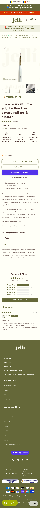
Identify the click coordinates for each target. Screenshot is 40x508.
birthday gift (8, 421)
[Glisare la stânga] (2, 89)
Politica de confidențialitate (14, 499)
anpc (6, 395)
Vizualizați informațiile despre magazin (17, 188)
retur (6, 435)
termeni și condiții (10, 386)
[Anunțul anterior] (4, 7)
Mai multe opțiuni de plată (20, 177)
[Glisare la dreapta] (37, 89)
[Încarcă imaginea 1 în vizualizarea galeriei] (9, 88)
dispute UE (8, 399)
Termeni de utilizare (30, 499)
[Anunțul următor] (36, 7)
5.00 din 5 (25, 278)
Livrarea (4, 128)
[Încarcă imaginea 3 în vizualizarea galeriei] (30, 88)
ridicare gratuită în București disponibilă (19, 374)
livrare (6, 431)
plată (6, 426)
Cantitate (5, 146)
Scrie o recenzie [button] (20, 300)
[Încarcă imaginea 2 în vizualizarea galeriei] (20, 88)
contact (7, 440)
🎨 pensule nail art (22, 35)
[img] (6, 313)
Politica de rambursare (30, 496)
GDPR (6, 390)
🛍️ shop (10, 35)
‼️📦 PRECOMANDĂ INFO (11, 97)
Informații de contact (28, 502)
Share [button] (6, 244)
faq (5, 412)
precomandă (8, 417)
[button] (4, 20)
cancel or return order (12, 444)
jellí (9, 496)
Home (3, 35)
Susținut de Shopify (16, 496)
